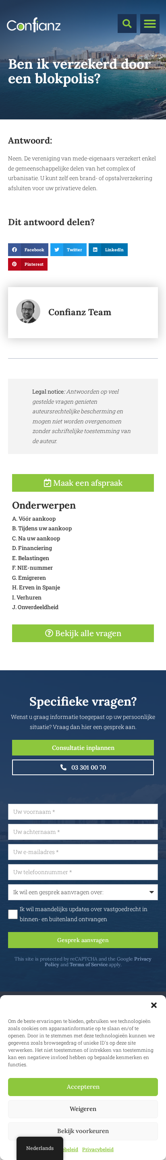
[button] (154, 1005)
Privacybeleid (98, 1149)
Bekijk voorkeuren (83, 1131)
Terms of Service (89, 964)
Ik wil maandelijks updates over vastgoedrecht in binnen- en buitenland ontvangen (83, 914)
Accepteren (83, 1086)
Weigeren (83, 1109)
